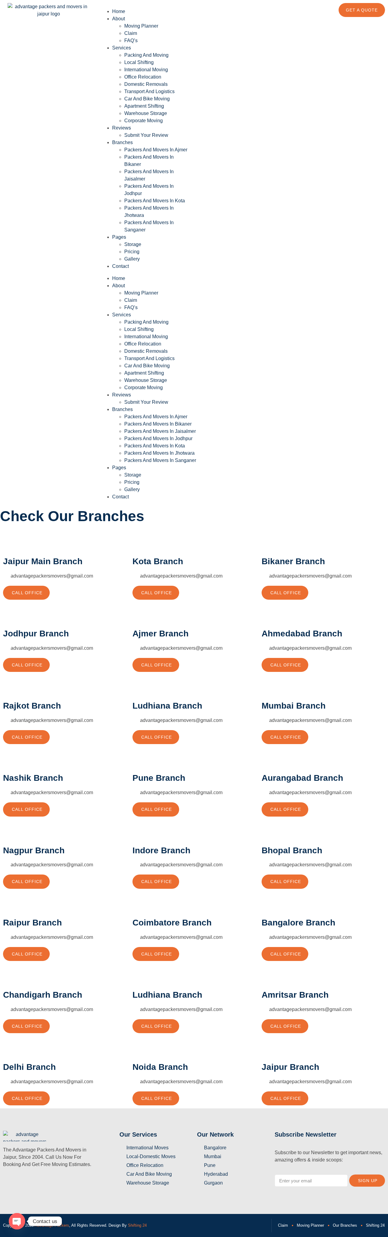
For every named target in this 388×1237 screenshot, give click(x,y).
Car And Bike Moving (147, 98)
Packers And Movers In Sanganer (160, 460)
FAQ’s (131, 40)
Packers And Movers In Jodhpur (158, 438)
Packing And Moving (146, 55)
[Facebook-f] (10, 1181)
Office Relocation (142, 76)
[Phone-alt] (204, 10)
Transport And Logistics (149, 91)
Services (121, 47)
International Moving (146, 69)
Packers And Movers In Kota (154, 200)
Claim (130, 33)
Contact (120, 266)
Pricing (131, 251)
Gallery (132, 258)
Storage (132, 244)
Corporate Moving (143, 120)
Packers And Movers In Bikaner (158, 423)
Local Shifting (139, 62)
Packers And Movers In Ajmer (155, 149)
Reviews (121, 127)
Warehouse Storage (145, 113)
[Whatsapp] (221, 10)
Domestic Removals (146, 84)
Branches (122, 142)
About (118, 18)
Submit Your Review (146, 135)
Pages (119, 237)
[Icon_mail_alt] (76, 1181)
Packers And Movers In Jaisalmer (160, 431)
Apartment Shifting (144, 106)
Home (118, 11)
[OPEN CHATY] (17, 1221)
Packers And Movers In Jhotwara (159, 453)
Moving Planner (141, 26)
